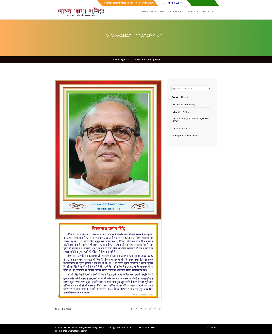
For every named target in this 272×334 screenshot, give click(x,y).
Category (174, 11)
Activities (190, 11)
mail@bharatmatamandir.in (73, 330)
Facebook (212, 327)
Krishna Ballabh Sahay (184, 104)
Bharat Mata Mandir (153, 11)
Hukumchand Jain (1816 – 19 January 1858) (191, 119)
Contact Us (208, 11)
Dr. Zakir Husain (181, 111)
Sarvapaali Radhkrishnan (185, 135)
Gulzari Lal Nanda (182, 128)
